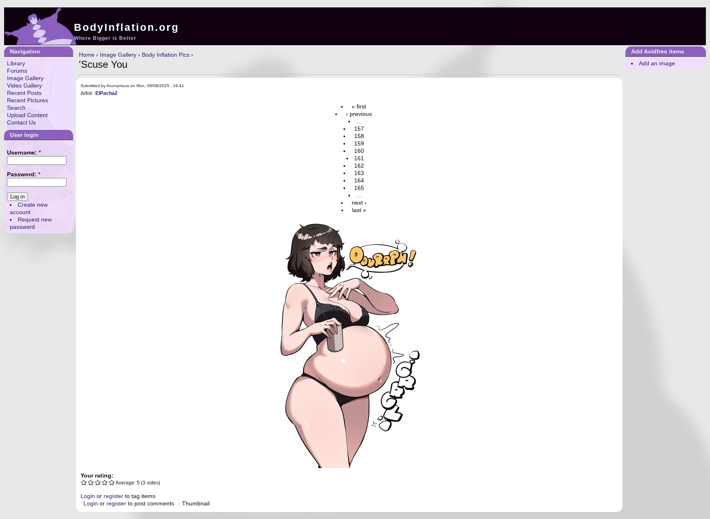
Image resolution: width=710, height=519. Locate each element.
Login (88, 496)
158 (359, 136)
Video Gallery (24, 85)
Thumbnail (196, 503)
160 (359, 151)
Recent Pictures (27, 100)
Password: (23, 174)
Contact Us (21, 122)
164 (359, 180)
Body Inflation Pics (165, 54)
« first (359, 106)
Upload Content (27, 115)
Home (87, 54)
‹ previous (359, 114)
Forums (17, 70)
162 (359, 165)
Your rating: (97, 475)
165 (359, 188)
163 (359, 173)
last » (359, 210)
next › (359, 202)
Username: (24, 152)
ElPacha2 (106, 93)
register (113, 496)
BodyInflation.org (126, 27)
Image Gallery (118, 54)
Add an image (657, 63)
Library (16, 63)
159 (359, 143)
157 (359, 128)
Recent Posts (24, 93)
